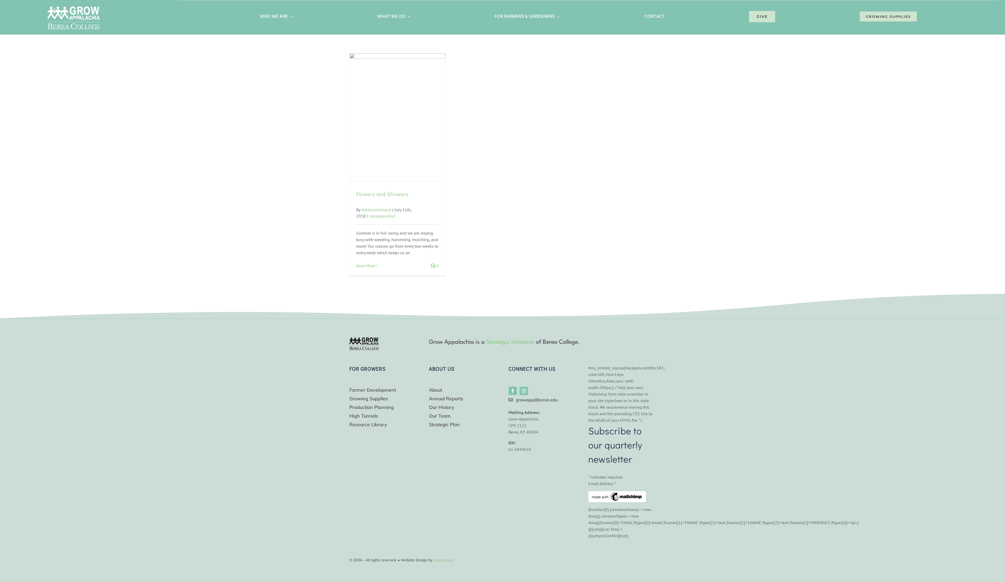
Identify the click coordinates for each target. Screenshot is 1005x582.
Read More (365, 265)
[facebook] (513, 391)
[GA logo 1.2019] (364, 339)
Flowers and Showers (382, 194)
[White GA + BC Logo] (74, 8)
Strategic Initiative (510, 342)
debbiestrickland (376, 209)
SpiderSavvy (443, 560)
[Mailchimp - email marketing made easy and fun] (617, 494)
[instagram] (524, 391)
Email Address (602, 483)
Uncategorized (382, 216)
